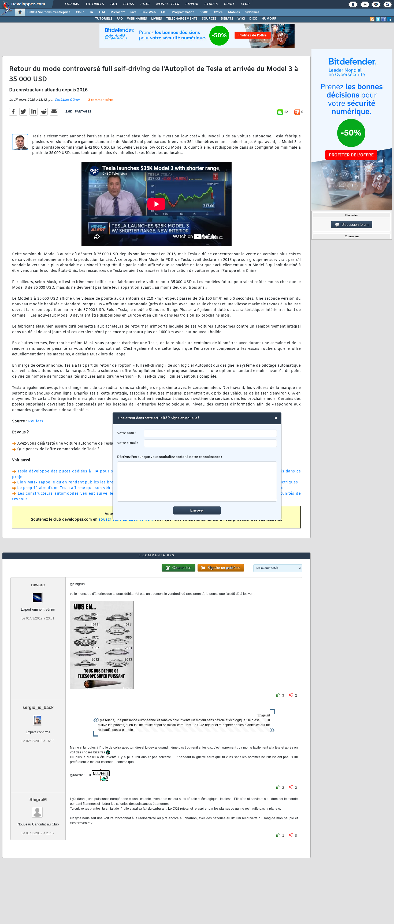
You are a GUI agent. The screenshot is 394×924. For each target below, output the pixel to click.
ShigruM (38, 799)
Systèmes (252, 12)
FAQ (113, 4)
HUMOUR (269, 19)
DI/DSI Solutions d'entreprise (48, 12)
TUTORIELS (103, 19)
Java (133, 12)
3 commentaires (100, 100)
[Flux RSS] (372, 19)
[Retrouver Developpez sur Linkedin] (389, 19)
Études (211, 4)
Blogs (128, 4)
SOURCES (209, 19)
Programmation (183, 12)
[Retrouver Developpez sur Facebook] (383, 19)
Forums (71, 4)
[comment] (197, 481)
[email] (210, 443)
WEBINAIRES (137, 19)
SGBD (204, 12)
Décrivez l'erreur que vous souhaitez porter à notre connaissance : (169, 457)
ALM (101, 12)
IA (91, 12)
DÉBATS (227, 19)
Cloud (80, 12)
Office (218, 12)
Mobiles (234, 12)
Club (245, 4)
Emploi (191, 4)
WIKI (241, 19)
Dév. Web (149, 12)
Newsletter (167, 4)
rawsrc (38, 585)
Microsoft (117, 12)
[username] (210, 433)
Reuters (35, 421)
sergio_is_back (38, 707)
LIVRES (156, 19)
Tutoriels (94, 4)
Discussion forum (354, 225)
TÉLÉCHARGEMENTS (182, 19)
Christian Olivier (67, 100)
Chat (145, 4)
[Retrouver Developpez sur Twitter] (378, 19)
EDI (163, 12)
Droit (229, 4)
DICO (253, 19)
